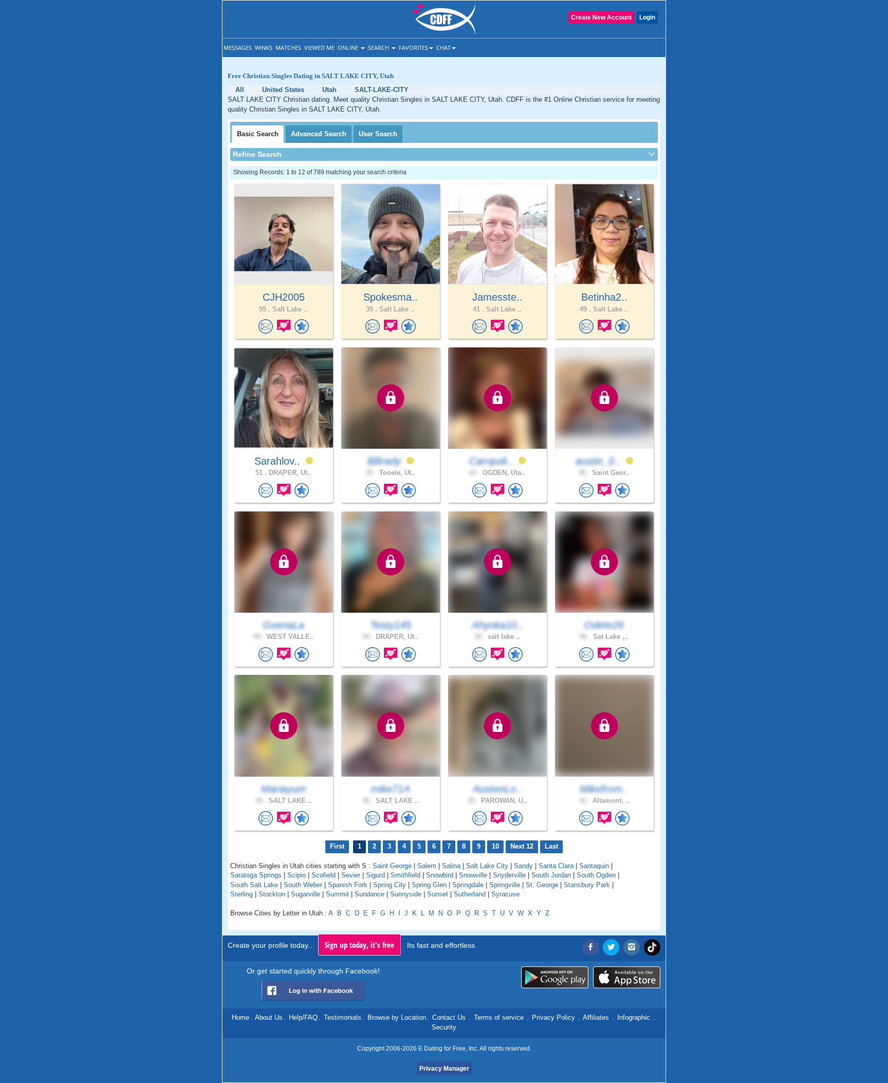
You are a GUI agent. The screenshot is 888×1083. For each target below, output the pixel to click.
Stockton (271, 894)
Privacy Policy (553, 1017)
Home (240, 1017)
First (337, 846)
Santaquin (594, 866)
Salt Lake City (487, 866)
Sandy (523, 866)
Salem (426, 866)
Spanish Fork (347, 885)
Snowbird (439, 875)
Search (379, 47)
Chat (443, 47)
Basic (258, 134)
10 (495, 846)
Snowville (473, 875)
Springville (504, 885)
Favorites (413, 47)
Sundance (369, 894)
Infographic (633, 1017)
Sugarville (305, 894)
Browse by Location (396, 1017)
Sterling (241, 894)
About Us (269, 1017)
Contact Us (449, 1017)
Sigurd (375, 875)
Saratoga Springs (256, 875)
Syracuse (505, 894)
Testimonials (342, 1017)
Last (551, 846)
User (378, 134)
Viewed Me (319, 47)
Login (647, 17)
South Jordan (551, 875)
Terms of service (499, 1017)
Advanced (318, 134)
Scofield (323, 875)
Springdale (468, 885)
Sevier (350, 875)
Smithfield (405, 875)
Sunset (437, 894)
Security (444, 1027)
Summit (337, 894)
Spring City (389, 885)
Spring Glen (429, 885)
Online (349, 47)
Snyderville (509, 875)
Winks (263, 47)
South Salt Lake (254, 885)
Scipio (296, 875)
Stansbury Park (587, 885)
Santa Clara (556, 866)
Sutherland (470, 894)
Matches (288, 47)
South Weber (303, 885)
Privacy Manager (444, 1068)
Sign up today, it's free (359, 945)
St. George (542, 885)
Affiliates (596, 1017)
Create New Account (601, 17)
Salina (451, 866)
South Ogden (596, 875)
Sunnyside (405, 894)
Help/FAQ (303, 1017)
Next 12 (521, 846)
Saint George (392, 866)
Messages (238, 47)
